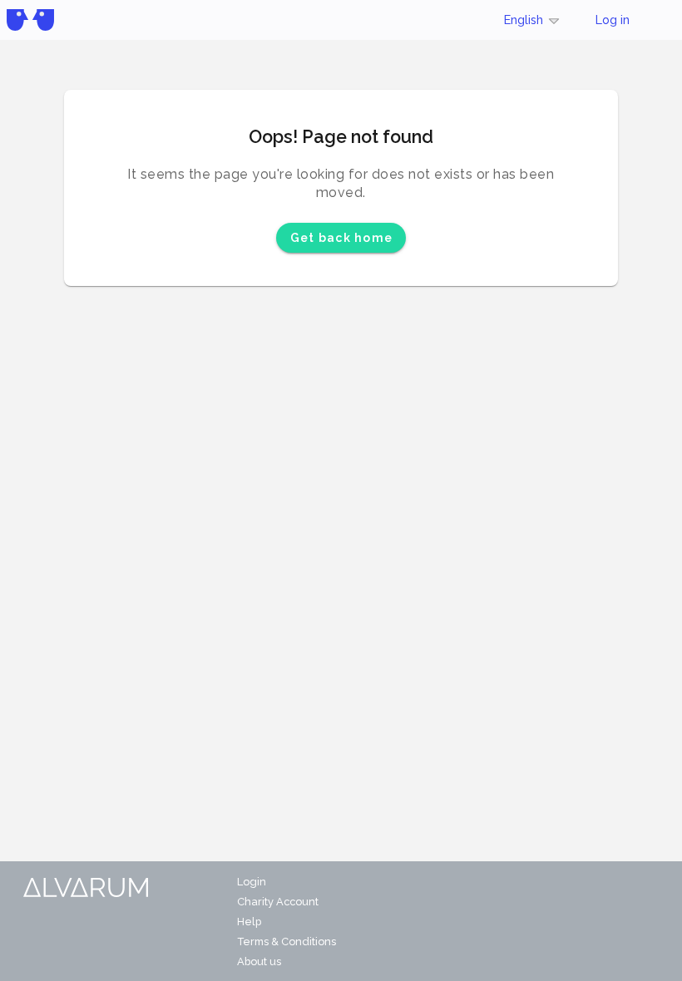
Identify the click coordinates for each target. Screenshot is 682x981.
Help (249, 921)
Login (251, 881)
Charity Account (278, 901)
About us (259, 961)
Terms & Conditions (286, 941)
